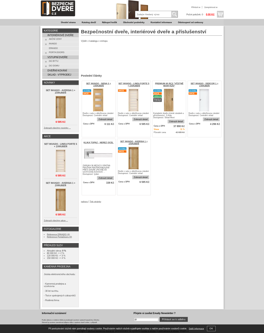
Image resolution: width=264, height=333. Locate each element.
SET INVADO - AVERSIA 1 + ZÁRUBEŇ (134, 142)
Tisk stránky (95, 201)
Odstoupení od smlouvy (190, 22)
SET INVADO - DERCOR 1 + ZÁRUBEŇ (204, 84)
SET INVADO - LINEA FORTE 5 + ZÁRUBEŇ (133, 84)
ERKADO (53, 48)
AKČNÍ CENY (55, 39)
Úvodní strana (68, 22)
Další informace (196, 328)
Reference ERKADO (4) (58, 234)
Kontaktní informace (161, 22)
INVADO (53, 44)
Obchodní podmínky (134, 22)
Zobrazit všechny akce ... (56, 220)
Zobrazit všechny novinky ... (57, 128)
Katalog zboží (89, 22)
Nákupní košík (109, 22)
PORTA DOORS (56, 52)
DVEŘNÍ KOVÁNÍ (57, 70)
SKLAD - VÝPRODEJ (59, 74)
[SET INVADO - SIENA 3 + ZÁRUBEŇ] (98, 111)
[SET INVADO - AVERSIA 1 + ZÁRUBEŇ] (134, 169)
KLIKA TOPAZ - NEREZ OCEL (99, 142)
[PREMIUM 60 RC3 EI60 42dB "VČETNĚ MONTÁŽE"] (169, 111)
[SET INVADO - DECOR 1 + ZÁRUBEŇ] (204, 111)
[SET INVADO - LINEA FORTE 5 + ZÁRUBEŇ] (133, 111)
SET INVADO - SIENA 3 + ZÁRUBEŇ (98, 84)
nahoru (84, 201)
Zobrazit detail (105, 119)
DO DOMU (54, 66)
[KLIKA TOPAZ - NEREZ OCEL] (98, 163)
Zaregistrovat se (211, 7)
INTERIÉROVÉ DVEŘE (61, 35)
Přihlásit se (195, 7)
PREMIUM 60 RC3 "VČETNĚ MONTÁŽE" (169, 84)
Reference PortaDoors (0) (59, 237)
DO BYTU (53, 61)
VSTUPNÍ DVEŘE (58, 57)
